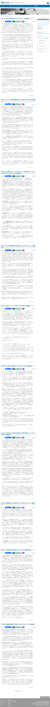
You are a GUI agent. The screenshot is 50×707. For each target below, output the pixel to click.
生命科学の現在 (41, 43)
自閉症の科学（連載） (42, 40)
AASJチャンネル (3, 702)
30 (41, 26)
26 (46, 24)
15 (39, 23)
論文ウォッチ (32, 95)
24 (43, 24)
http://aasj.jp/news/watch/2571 (7, 454)
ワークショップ (3, 703)
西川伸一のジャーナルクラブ (43, 48)
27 (48, 24)
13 (48, 22)
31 (43, 26)
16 (41, 23)
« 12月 (38, 27)
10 (43, 22)
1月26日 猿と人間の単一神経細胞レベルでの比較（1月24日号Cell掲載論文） (17, 365)
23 (41, 24)
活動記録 (40, 51)
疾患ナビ (9, 704)
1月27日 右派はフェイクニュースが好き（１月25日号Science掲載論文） (16, 305)
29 (39, 26)
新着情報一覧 (10, 699)
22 (39, 24)
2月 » (41, 27)
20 (48, 23)
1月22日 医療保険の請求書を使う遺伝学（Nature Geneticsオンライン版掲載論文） (18, 624)
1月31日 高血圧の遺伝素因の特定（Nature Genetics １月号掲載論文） (16, 18)
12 (46, 22)
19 (46, 23)
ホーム (2, 699)
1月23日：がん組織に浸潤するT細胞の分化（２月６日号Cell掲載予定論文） (17, 549)
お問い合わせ (47, 1)
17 (43, 23)
